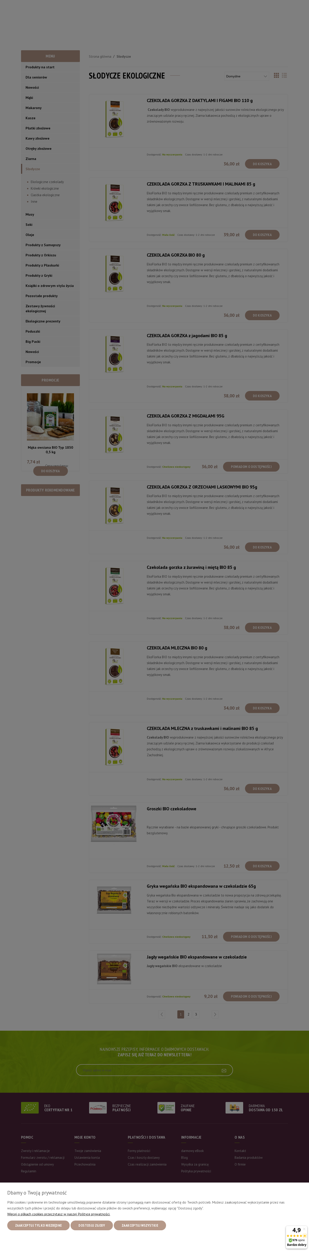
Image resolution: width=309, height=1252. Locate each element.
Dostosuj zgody (91, 1225)
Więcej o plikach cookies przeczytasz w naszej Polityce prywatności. (58, 1214)
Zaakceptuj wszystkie (140, 1225)
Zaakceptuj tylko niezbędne (38, 1225)
